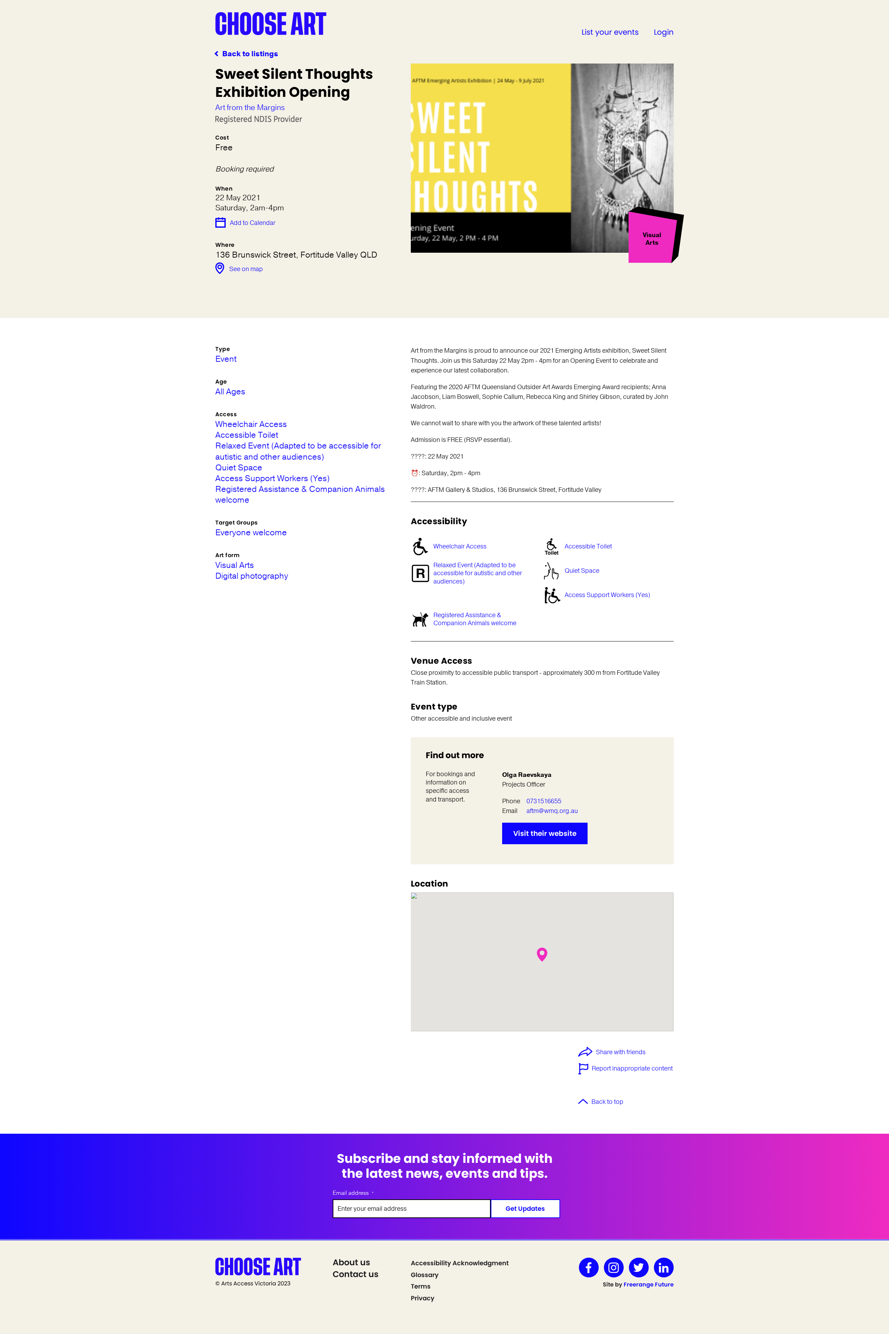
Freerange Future (649, 1285)
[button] (542, 954)
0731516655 (543, 801)
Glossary (425, 1274)
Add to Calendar (252, 223)
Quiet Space (582, 571)
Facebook (589, 1267)
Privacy (422, 1298)
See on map (246, 269)
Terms (421, 1286)
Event (225, 359)
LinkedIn (664, 1267)
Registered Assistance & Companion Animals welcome (474, 619)
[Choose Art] (270, 23)
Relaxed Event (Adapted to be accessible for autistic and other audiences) (477, 573)
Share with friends (621, 1052)
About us (351, 1262)
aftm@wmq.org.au (552, 811)
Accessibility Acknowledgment (460, 1263)
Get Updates (525, 1208)
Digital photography (251, 576)
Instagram (614, 1267)
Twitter (639, 1267)
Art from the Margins (250, 107)
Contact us (356, 1274)
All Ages (230, 391)
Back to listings (250, 54)
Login (664, 32)
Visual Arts (234, 565)
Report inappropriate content (632, 1068)
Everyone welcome (251, 532)
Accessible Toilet (588, 546)
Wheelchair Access (460, 546)
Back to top (607, 1102)
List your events (610, 32)
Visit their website (544, 833)
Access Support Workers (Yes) (607, 595)
